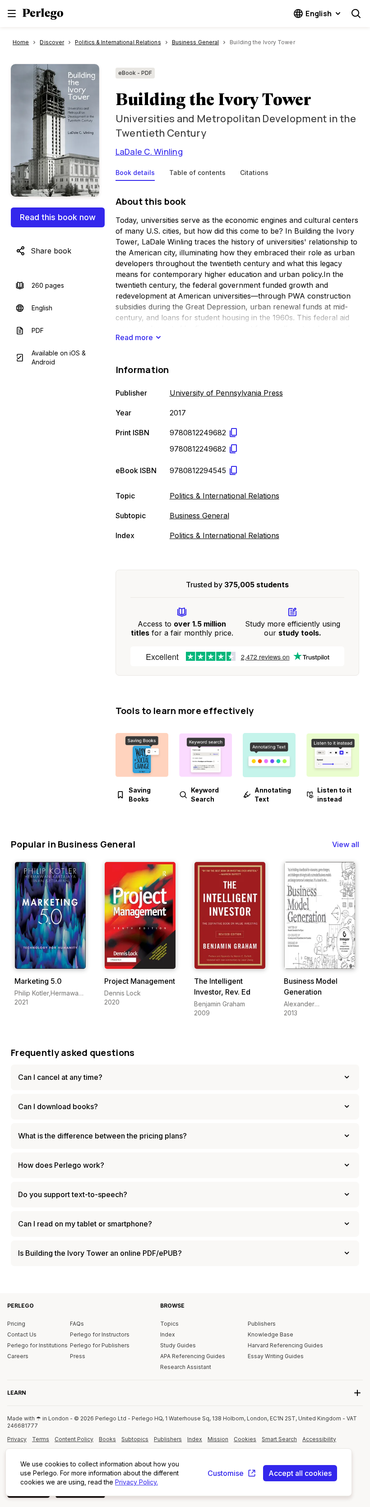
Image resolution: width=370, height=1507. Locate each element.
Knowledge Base (270, 1334)
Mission (218, 1439)
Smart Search (279, 1439)
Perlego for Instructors (100, 1334)
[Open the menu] (12, 13)
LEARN (16, 1392)
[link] (50, 934)
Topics (169, 1323)
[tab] (135, 174)
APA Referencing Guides (192, 1356)
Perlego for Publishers (100, 1345)
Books (107, 1439)
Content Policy (74, 1442)
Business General (199, 515)
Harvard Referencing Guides (285, 1345)
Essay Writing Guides (276, 1356)
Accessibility (320, 1442)
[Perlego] (43, 15)
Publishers (262, 1323)
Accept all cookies (300, 1473)
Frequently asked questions (73, 1052)
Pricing (16, 1323)
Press (77, 1356)
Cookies (245, 1439)
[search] (356, 13)
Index (167, 1334)
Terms (40, 1439)
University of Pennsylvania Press (226, 392)
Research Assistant (185, 1367)
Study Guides (178, 1345)
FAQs (77, 1323)
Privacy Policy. (136, 1482)
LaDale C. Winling (149, 151)
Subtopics (134, 1439)
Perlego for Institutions (37, 1345)
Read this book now (58, 217)
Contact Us (22, 1334)
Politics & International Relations (224, 495)
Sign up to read (50, 960)
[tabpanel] (237, 366)
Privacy (17, 1439)
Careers (17, 1356)
